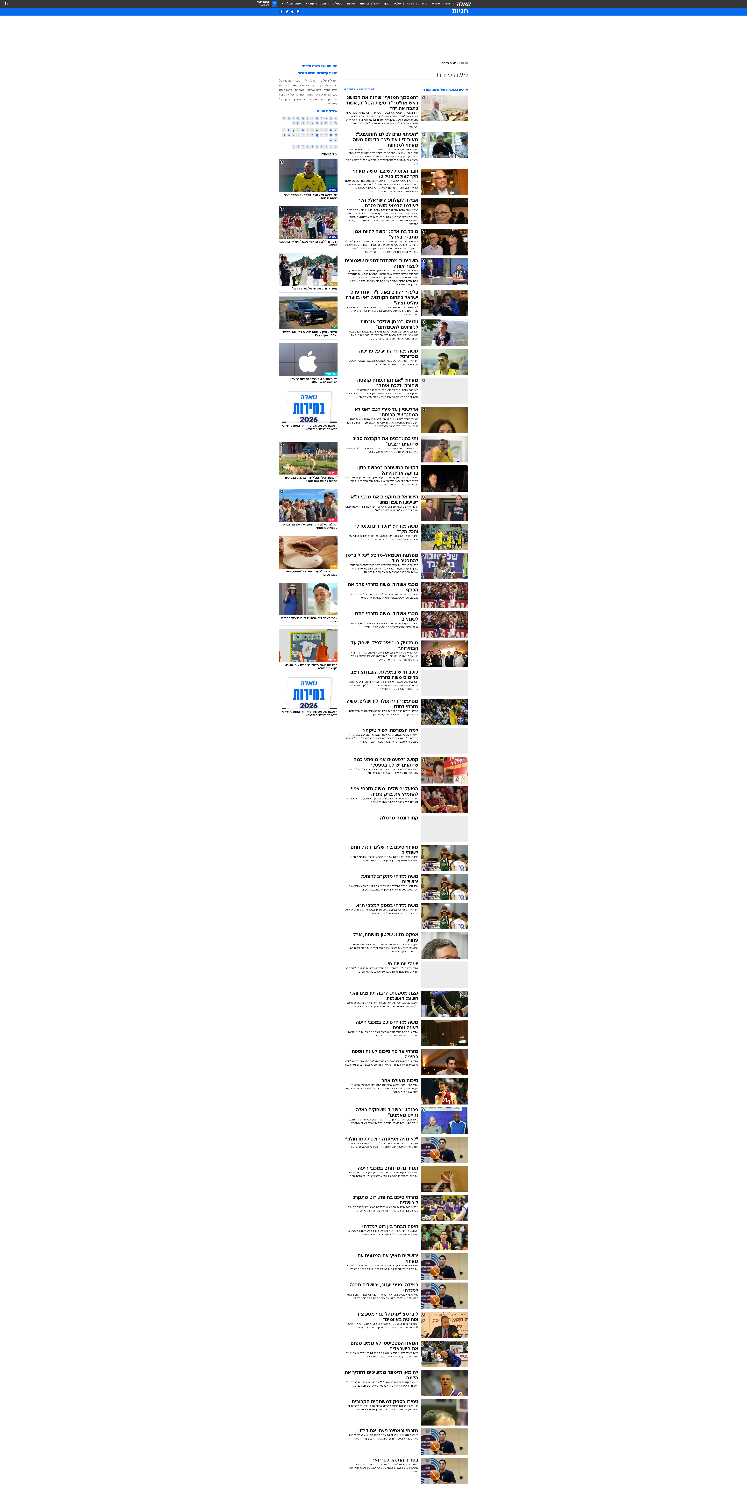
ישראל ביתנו (286, 89)
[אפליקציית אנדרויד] (297, 11)
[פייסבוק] (281, 11)
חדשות (449, 3)
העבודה (299, 89)
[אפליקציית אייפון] (292, 11)
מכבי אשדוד (297, 85)
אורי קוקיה (332, 99)
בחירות (422, 3)
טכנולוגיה (336, 3)
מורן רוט (284, 85)
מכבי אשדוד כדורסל (326, 94)
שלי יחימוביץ (286, 94)
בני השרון (299, 99)
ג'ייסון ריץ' (332, 103)
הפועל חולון (310, 80)
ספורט (436, 3)
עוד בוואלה (329, 154)
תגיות (464, 63)
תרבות (410, 3)
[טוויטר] (287, 11)
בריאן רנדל (285, 99)
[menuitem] (447, 4)
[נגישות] (5, 4)
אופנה (322, 3)
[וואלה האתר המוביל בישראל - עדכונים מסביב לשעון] (464, 4)
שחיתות (299, 94)
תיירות (351, 3)
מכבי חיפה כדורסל (290, 80)
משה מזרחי (448, 63)
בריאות (364, 3)
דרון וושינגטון (313, 89)
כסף (386, 3)
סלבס (397, 3)
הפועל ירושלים (329, 80)
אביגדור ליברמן (329, 85)
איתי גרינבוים (315, 99)
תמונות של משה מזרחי (320, 66)
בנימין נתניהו (330, 89)
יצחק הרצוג (312, 85)
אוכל (376, 3)
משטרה (309, 94)
